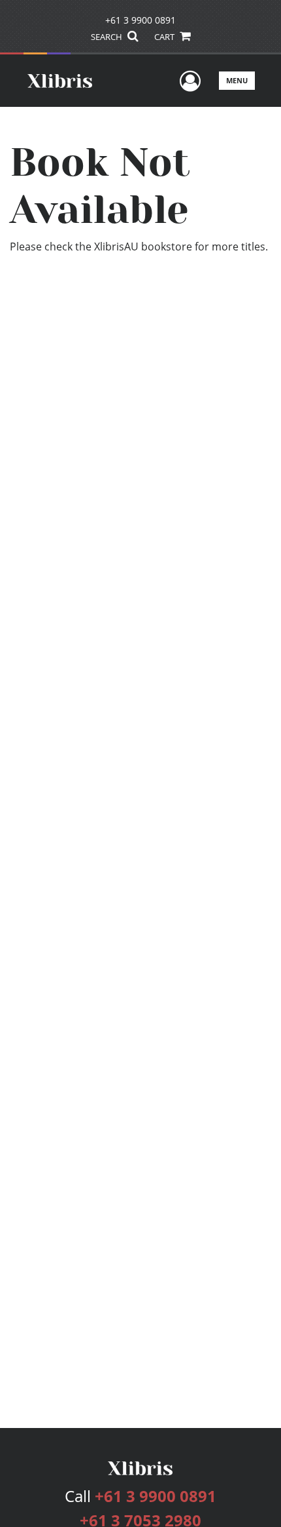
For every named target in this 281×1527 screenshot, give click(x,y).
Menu (237, 80)
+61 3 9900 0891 (140, 20)
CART (165, 37)
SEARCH (107, 37)
